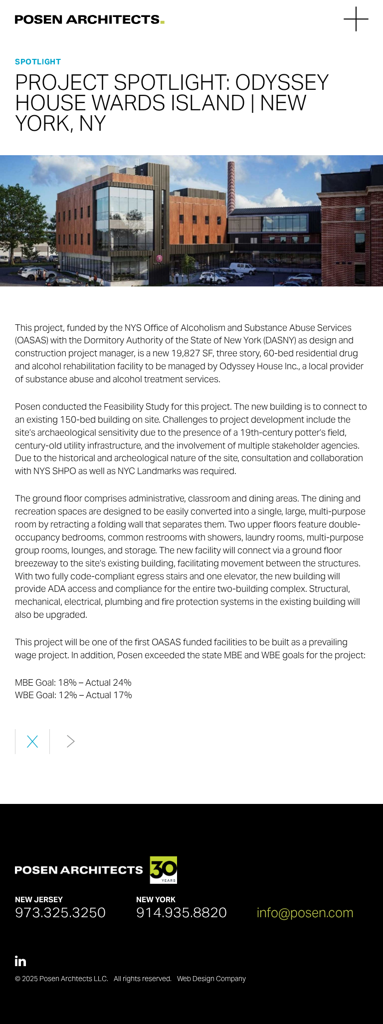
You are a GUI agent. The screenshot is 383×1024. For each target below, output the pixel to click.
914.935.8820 (181, 912)
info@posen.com (305, 912)
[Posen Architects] (90, 18)
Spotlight (38, 61)
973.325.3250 (60, 912)
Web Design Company (211, 978)
